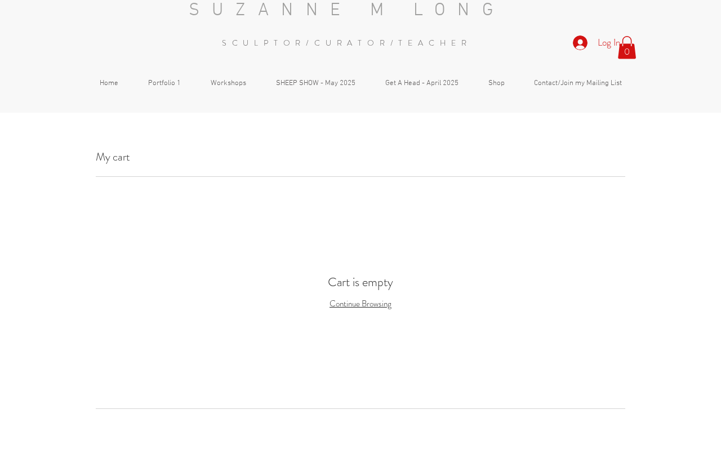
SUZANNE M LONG (347, 10)
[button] (627, 47)
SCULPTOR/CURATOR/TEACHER (347, 42)
